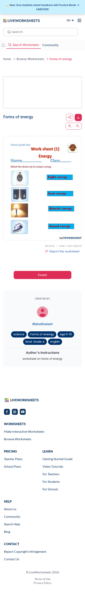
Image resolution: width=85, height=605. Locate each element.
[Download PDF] (78, 117)
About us (10, 509)
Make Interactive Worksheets (24, 431)
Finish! (42, 275)
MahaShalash (42, 324)
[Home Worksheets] (3, 45)
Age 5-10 (66, 334)
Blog (7, 531)
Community (12, 516)
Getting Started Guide (57, 459)
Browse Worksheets (17, 439)
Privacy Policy (42, 583)
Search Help (12, 524)
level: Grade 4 (35, 342)
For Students (51, 481)
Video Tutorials (52, 466)
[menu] (79, 20)
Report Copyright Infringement (25, 551)
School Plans (12, 466)
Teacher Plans (13, 459)
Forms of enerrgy (42, 334)
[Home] (21, 20)
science (18, 334)
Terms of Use (42, 579)
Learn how (42, 8)
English (55, 342)
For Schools (50, 489)
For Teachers (51, 474)
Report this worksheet (64, 251)
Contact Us (11, 559)
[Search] (8, 31)
